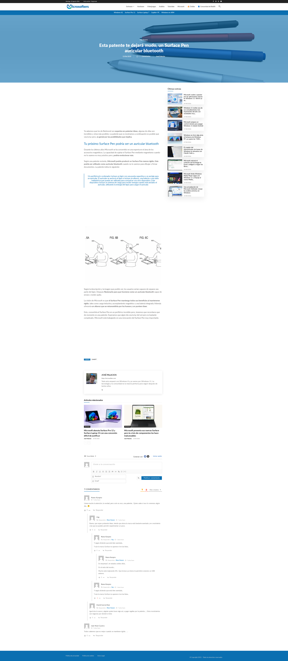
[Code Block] (115, 471)
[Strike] (103, 471)
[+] (125, 471)
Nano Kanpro (111, 520)
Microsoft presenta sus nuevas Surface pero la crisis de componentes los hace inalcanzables (141, 433)
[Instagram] (216, 1)
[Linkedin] (136, 90)
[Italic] (96, 471)
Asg (112, 539)
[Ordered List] (106, 471)
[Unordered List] (109, 471)
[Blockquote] (112, 471)
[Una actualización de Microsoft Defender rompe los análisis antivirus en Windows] (175, 191)
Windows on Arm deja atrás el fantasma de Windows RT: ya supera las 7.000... (193, 137)
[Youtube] (221, 1)
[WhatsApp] (130, 90)
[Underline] (99, 471)
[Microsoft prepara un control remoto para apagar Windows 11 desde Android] (175, 125)
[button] (219, 6)
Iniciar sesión (157, 456)
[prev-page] (85, 442)
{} (122, 471)
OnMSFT (94, 359)
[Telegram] (141, 90)
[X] (218, 1)
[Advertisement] (123, 111)
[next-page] (89, 442)
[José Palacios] (92, 382)
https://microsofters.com (108, 378)
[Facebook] (213, 1)
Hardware (144, 40)
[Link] (118, 471)
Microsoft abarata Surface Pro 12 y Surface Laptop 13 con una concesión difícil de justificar (100, 433)
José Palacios (160, 56)
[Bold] (93, 471)
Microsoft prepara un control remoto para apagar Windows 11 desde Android (193, 124)
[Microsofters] (83, 7)
